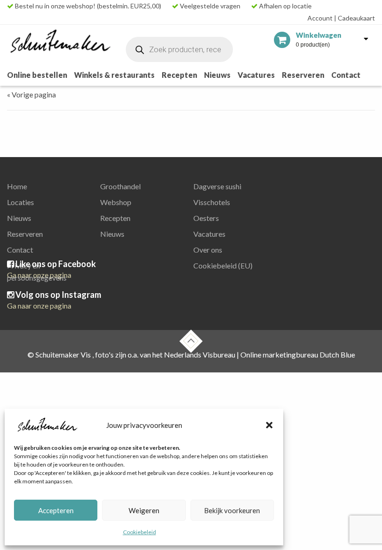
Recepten (179, 74)
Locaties (20, 202)
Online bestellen (37, 74)
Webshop (115, 202)
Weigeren (144, 510)
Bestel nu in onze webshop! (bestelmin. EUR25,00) (87, 6)
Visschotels (211, 202)
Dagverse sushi (217, 186)
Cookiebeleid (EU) (222, 265)
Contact (346, 74)
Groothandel (120, 186)
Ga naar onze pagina (39, 305)
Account (320, 18)
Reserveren (303, 74)
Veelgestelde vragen (209, 6)
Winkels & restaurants (114, 74)
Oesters (206, 217)
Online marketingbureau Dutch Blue (297, 354)
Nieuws (217, 74)
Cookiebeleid (139, 532)
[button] (269, 425)
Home (17, 186)
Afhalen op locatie (285, 6)
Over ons (207, 249)
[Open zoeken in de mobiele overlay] (179, 49)
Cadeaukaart (354, 18)
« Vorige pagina (31, 94)
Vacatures (256, 74)
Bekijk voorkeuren (232, 510)
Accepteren (56, 510)
